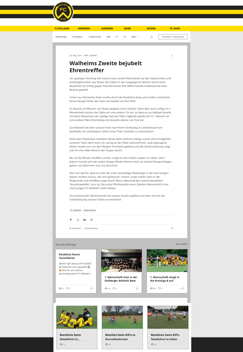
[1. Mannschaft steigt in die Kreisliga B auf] (167, 260)
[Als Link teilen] (91, 219)
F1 (117, 37)
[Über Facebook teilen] (70, 219)
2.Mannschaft (89, 210)
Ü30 (108, 37)
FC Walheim (77, 37)
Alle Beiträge (60, 37)
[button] (87, 28)
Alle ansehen (182, 244)
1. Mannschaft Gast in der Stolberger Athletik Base (121, 278)
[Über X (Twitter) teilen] (77, 219)
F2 (125, 37)
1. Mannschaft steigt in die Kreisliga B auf (164, 278)
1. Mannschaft (94, 37)
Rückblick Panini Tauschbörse (69, 256)
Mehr (133, 37)
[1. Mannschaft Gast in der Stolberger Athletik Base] (121, 260)
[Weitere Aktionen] (172, 55)
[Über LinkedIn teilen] (84, 219)
